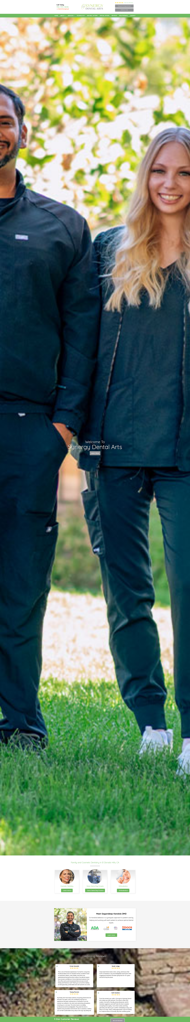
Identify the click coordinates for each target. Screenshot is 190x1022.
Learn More (95, 453)
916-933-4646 (62, 7)
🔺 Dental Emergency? (62, 9)
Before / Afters (92, 15)
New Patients (123, 15)
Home (56, 15)
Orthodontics (123, 890)
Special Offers (104, 15)
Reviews (114, 15)
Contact (132, 15)
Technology (81, 15)
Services (70, 15)
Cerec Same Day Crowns (95, 890)
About (62, 15)
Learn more (67, 890)
